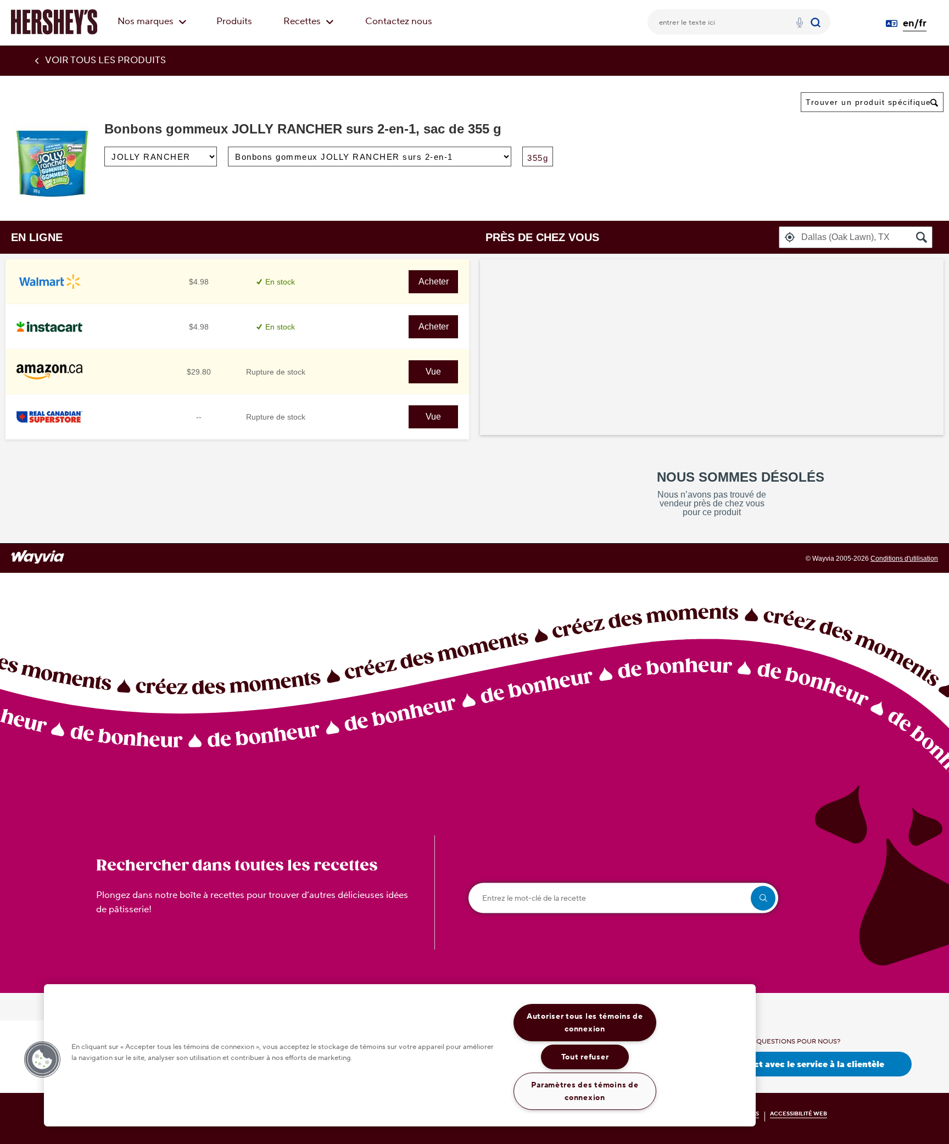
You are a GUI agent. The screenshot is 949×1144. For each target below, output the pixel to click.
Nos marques (147, 21)
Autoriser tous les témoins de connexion (585, 1022)
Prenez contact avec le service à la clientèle (790, 1064)
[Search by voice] (799, 24)
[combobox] (872, 102)
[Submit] (817, 22)
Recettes (303, 21)
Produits (234, 21)
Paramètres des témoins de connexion (584, 1091)
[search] (763, 898)
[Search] (817, 22)
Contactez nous (398, 21)
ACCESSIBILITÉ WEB (798, 1113)
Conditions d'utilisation (904, 558)
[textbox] (856, 237)
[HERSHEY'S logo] (54, 22)
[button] (789, 237)
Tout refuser (585, 1057)
